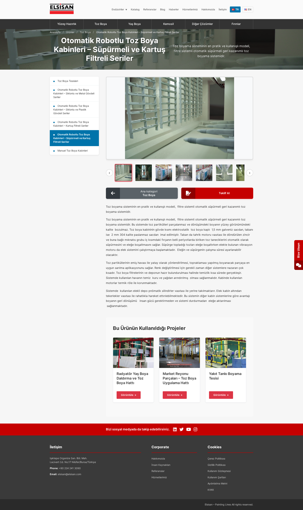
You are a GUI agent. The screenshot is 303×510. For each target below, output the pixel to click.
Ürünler (70, 32)
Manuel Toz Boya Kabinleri (72, 150)
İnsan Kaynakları (161, 464)
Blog (162, 9)
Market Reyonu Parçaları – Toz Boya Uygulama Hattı (179, 378)
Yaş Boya (134, 24)
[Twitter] (181, 429)
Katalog (135, 9)
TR (237, 9)
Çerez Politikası (216, 458)
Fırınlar (236, 24)
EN (249, 9)
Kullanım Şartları (217, 477)
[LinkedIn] (175, 429)
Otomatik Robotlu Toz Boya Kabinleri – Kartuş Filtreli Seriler (71, 123)
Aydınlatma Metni (217, 483)
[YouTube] (188, 429)
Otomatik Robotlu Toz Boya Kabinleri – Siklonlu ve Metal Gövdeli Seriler (73, 93)
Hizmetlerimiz (190, 9)
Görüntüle (128, 394)
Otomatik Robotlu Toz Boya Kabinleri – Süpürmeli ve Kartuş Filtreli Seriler (71, 138)
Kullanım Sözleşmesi (219, 470)
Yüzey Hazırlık (66, 24)
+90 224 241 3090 (70, 468)
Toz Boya (101, 24)
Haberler (174, 9)
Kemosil (168, 24)
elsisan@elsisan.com (69, 474)
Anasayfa (55, 32)
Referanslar (149, 9)
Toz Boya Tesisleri (67, 80)
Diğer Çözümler (202, 24)
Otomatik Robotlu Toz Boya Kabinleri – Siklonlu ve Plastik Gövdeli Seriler (71, 109)
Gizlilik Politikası (216, 464)
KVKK (211, 489)
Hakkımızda (208, 9)
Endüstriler (118, 9)
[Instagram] (195, 429)
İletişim (223, 9)
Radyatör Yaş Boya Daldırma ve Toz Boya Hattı (132, 378)
